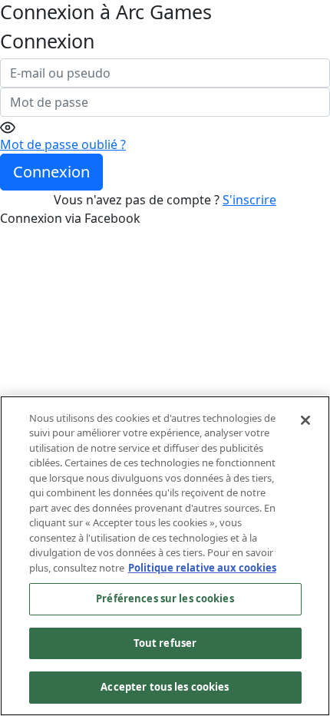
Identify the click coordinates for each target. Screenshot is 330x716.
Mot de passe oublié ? (63, 144)
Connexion (51, 171)
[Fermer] (305, 420)
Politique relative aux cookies (202, 568)
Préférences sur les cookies (165, 598)
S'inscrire (249, 199)
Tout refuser (165, 643)
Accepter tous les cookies (165, 687)
